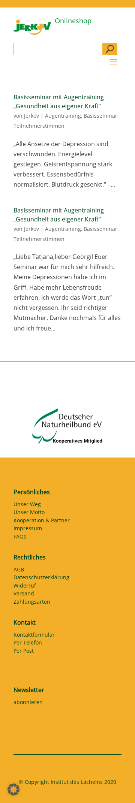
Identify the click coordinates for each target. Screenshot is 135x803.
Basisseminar (100, 115)
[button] (13, 789)
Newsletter (29, 690)
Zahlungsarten (32, 603)
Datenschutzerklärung (41, 578)
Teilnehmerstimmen (39, 125)
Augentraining (63, 115)
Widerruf (25, 587)
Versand (24, 594)
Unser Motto (29, 513)
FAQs (20, 537)
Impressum (28, 529)
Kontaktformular (34, 636)
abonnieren (28, 703)
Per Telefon (28, 644)
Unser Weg (27, 505)
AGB (19, 570)
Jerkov (31, 115)
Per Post (24, 652)
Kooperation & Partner (42, 521)
